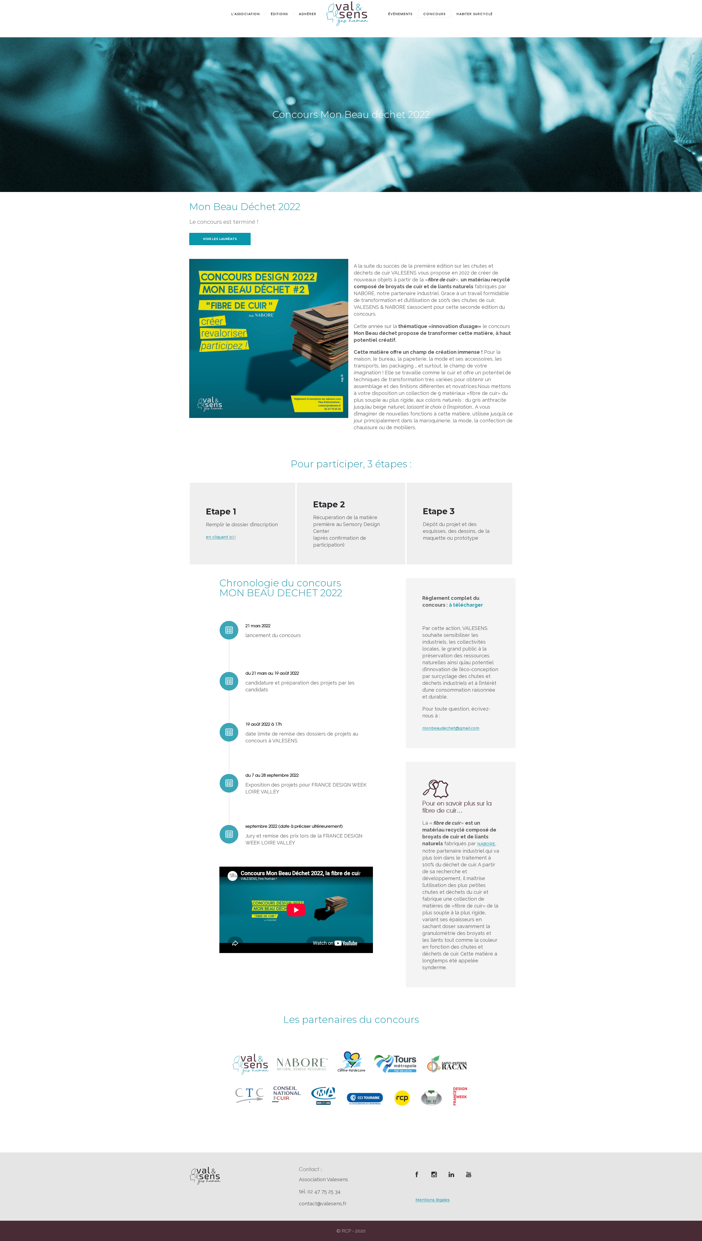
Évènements (400, 14)
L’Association (245, 14)
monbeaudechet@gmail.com (450, 728)
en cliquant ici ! (221, 537)
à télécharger (466, 605)
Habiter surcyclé (475, 14)
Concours (434, 14)
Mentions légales (432, 1199)
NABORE (486, 843)
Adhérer (307, 14)
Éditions (279, 14)
